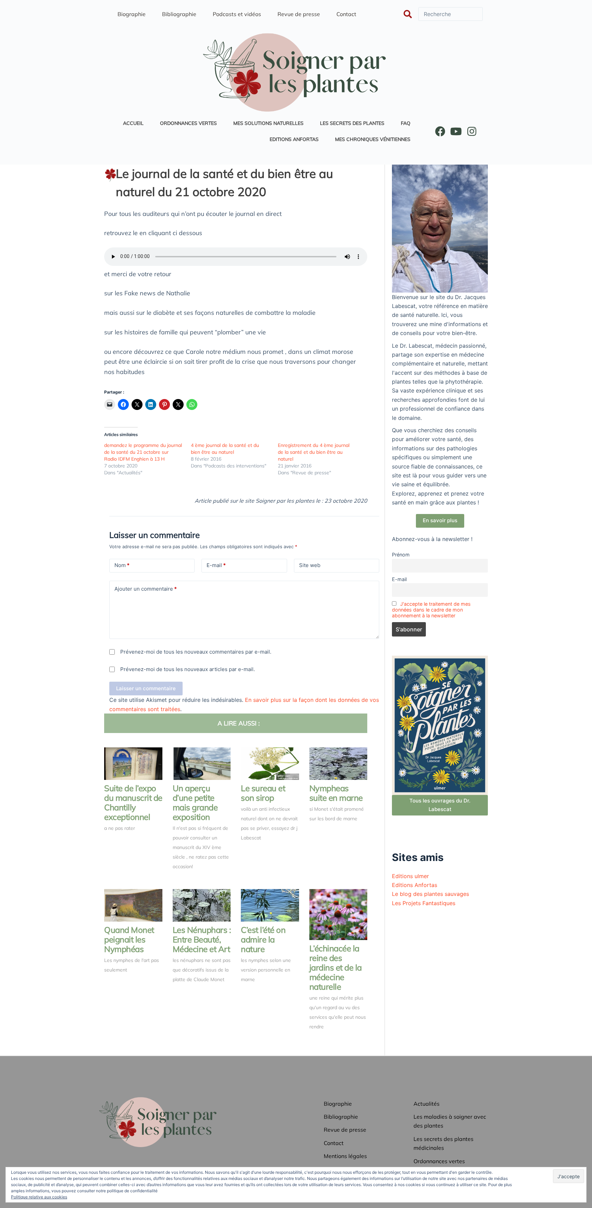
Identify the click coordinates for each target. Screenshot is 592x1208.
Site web (309, 565)
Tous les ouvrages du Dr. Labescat (439, 804)
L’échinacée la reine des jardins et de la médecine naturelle (335, 967)
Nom (122, 565)
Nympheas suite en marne (336, 793)
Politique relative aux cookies (39, 1196)
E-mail (216, 565)
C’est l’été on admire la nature (263, 939)
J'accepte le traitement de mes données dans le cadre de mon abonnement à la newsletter (431, 609)
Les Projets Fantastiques (423, 903)
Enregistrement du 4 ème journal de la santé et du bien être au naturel (313, 452)
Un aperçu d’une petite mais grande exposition (195, 802)
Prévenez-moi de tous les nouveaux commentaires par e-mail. (195, 651)
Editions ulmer (410, 876)
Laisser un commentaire (146, 688)
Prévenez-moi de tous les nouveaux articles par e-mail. (187, 669)
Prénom (401, 554)
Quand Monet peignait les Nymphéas (129, 939)
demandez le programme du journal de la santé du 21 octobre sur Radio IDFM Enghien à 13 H (143, 452)
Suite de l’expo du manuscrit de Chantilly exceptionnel (133, 802)
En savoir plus (440, 520)
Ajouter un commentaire (145, 589)
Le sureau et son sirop (263, 793)
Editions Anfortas (414, 885)
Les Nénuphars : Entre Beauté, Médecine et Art (202, 939)
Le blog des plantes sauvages (430, 893)
